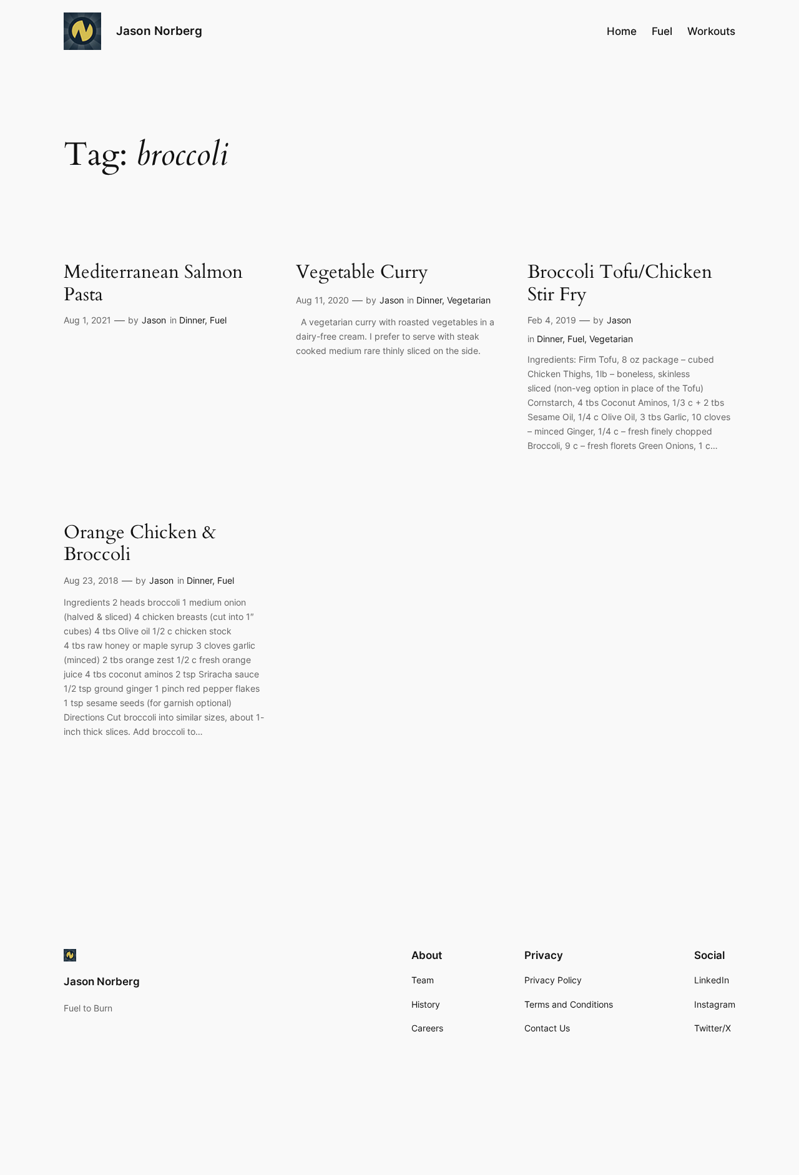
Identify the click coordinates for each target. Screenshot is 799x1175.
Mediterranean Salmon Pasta (153, 284)
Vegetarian (469, 300)
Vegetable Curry (362, 273)
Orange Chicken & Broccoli (140, 544)
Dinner (192, 320)
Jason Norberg (159, 30)
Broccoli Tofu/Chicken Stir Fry (619, 284)
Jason (154, 320)
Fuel (218, 320)
